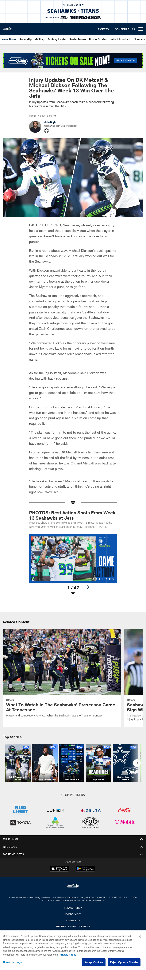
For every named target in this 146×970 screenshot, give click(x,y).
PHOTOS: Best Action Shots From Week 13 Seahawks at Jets (72, 515)
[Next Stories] (137, 763)
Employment (73, 914)
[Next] (88, 587)
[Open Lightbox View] (73, 567)
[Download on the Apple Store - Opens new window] (59, 869)
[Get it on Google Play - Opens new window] (85, 870)
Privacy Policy (73, 907)
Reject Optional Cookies (124, 962)
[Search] (133, 29)
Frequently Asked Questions (73, 926)
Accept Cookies (93, 962)
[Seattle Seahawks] (73, 886)
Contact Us (73, 920)
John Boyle (50, 122)
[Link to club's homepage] (7, 27)
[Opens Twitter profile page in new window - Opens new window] (46, 130)
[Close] (140, 936)
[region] (73, 950)
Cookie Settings (12, 962)
